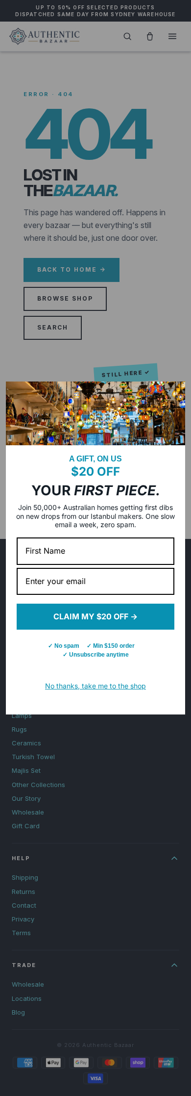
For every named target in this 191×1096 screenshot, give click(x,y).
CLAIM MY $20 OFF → (95, 616)
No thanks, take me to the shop (95, 686)
